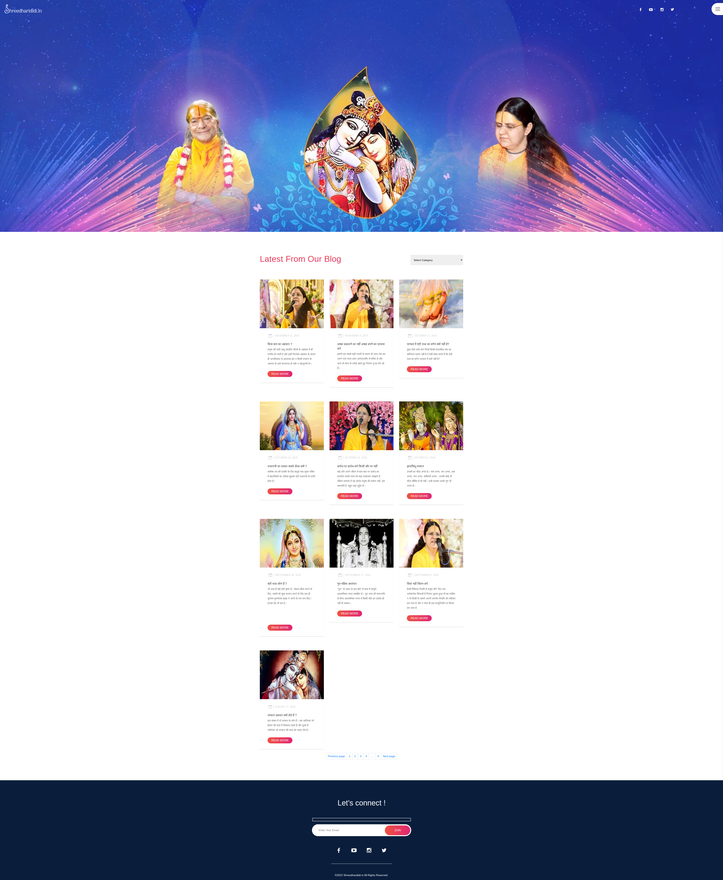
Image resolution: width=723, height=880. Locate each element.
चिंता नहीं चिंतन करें (417, 583)
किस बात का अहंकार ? (280, 344)
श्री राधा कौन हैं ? (277, 583)
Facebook (640, 9)
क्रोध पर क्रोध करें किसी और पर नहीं (357, 466)
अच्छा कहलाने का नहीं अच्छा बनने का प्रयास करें (361, 346)
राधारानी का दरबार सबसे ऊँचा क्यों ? (287, 466)
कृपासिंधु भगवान (415, 466)
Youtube (651, 9)
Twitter (672, 9)
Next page (389, 756)
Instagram (662, 9)
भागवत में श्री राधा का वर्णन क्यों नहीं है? (428, 344)
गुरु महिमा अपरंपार (347, 583)
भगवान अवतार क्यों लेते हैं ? (282, 715)
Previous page (336, 756)
